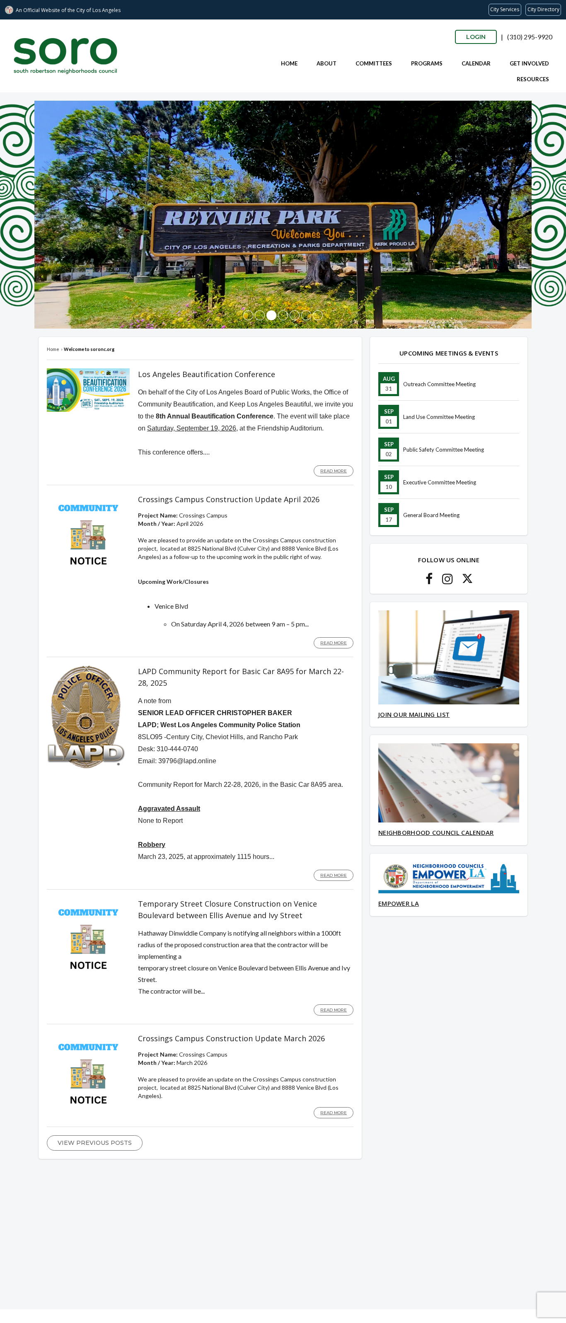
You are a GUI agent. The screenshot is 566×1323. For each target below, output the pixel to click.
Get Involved (529, 63)
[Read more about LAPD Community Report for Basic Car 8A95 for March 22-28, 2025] (86, 766)
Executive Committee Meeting (439, 482)
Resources (533, 79)
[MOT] (295, 315)
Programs (427, 63)
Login (476, 37)
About (326, 63)
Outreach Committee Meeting (439, 384)
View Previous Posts (95, 1142)
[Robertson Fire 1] (283, 315)
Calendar (476, 63)
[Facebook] (429, 581)
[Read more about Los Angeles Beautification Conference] (88, 409)
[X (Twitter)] (467, 581)
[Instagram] (447, 581)
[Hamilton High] (318, 315)
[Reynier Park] (271, 315)
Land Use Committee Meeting (439, 417)
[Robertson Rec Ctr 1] (306, 315)
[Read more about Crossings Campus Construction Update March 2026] (88, 1113)
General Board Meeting (431, 515)
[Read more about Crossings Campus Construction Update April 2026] (88, 574)
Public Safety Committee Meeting (443, 449)
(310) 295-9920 (529, 37)
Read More (333, 471)
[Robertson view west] (248, 315)
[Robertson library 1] (260, 315)
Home (289, 63)
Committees (374, 63)
